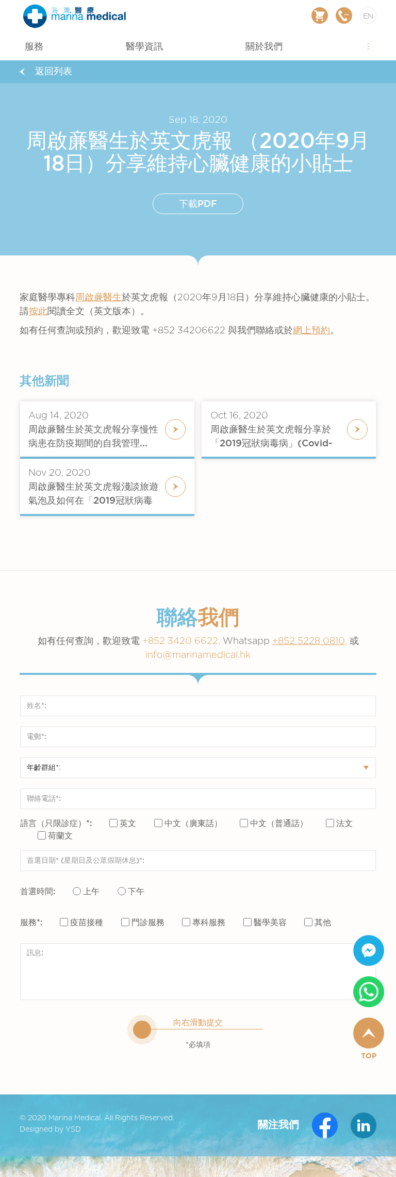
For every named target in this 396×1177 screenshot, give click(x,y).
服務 (34, 47)
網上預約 (311, 330)
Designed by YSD (50, 1129)
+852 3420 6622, (207, 641)
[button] (368, 45)
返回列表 (53, 71)
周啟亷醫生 (98, 297)
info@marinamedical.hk (198, 655)
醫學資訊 (144, 47)
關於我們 (264, 47)
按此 (38, 311)
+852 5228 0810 (308, 641)
